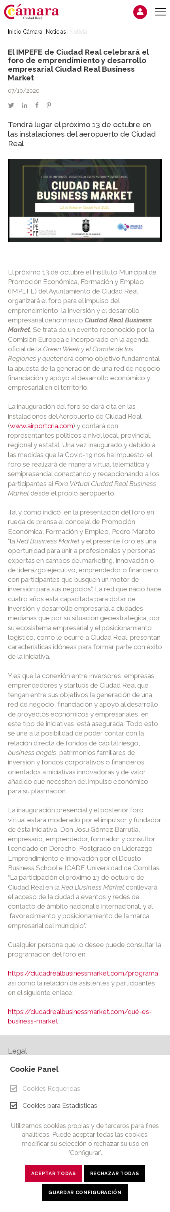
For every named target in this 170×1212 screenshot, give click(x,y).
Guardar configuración (85, 1192)
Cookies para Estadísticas (60, 1105)
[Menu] (160, 12)
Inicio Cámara (25, 32)
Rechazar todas (114, 1173)
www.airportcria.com (41, 426)
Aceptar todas (53, 1173)
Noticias (56, 32)
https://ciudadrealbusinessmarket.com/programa (83, 973)
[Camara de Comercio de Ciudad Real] (35, 11)
